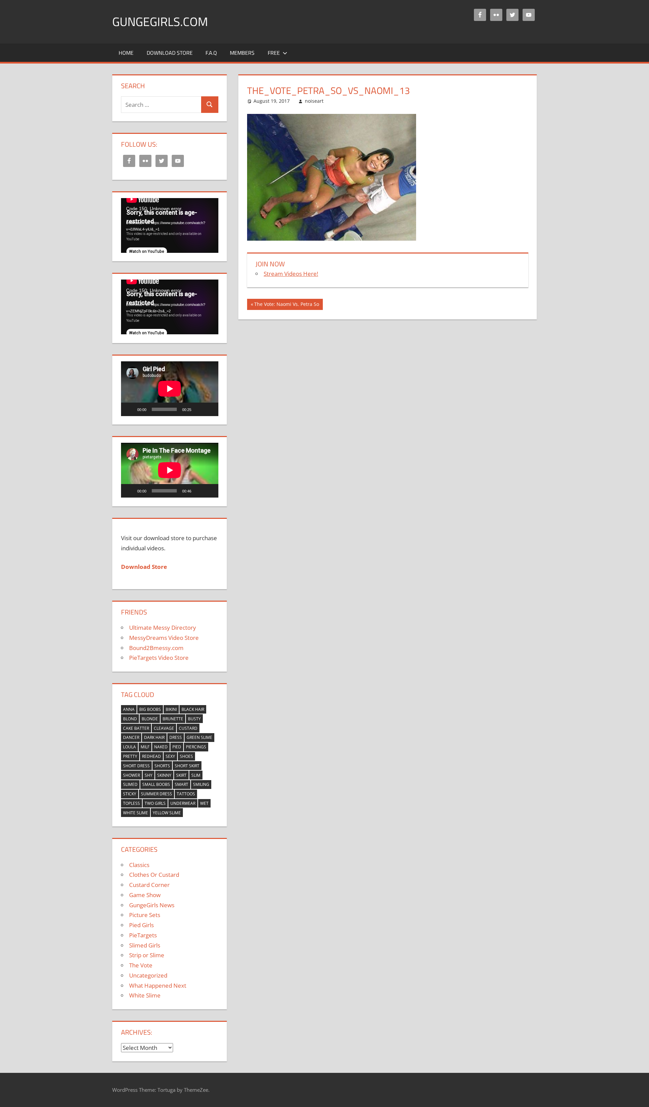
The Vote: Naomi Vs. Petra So (286, 305)
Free (274, 53)
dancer (131, 737)
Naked (161, 747)
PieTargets (143, 935)
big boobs (150, 709)
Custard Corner (149, 885)
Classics (139, 865)
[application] (169, 225)
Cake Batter (136, 728)
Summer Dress (156, 794)
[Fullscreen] (209, 409)
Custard (188, 728)
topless (131, 803)
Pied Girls (141, 925)
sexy (170, 756)
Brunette (173, 719)
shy (148, 775)
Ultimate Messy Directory (162, 627)
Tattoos (186, 794)
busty (194, 719)
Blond (130, 719)
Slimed (130, 784)
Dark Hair (154, 737)
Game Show (145, 895)
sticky (129, 794)
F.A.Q (211, 53)
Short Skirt (187, 766)
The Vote (140, 965)
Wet (204, 803)
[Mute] (198, 409)
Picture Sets (144, 915)
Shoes (186, 756)
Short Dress (136, 766)
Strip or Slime (146, 955)
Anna (129, 709)
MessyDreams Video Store (164, 638)
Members (242, 53)
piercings (196, 747)
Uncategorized (148, 975)
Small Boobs (156, 784)
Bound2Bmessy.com (156, 648)
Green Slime (199, 737)
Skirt (181, 775)
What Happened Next (157, 985)
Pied (176, 747)
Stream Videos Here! (291, 274)
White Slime (135, 813)
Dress (175, 737)
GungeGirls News (151, 905)
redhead (151, 756)
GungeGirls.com (160, 21)
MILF (145, 747)
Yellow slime (167, 813)
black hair (193, 709)
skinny (164, 775)
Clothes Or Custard (154, 875)
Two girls (155, 803)
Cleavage (164, 728)
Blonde (150, 719)
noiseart (314, 101)
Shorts (162, 766)
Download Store (170, 53)
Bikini (171, 709)
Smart (181, 784)
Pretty (130, 756)
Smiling (201, 784)
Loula (129, 747)
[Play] (129, 409)
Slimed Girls (144, 945)
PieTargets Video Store (159, 657)
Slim (195, 775)
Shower (131, 775)
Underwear (182, 803)
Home (126, 53)
